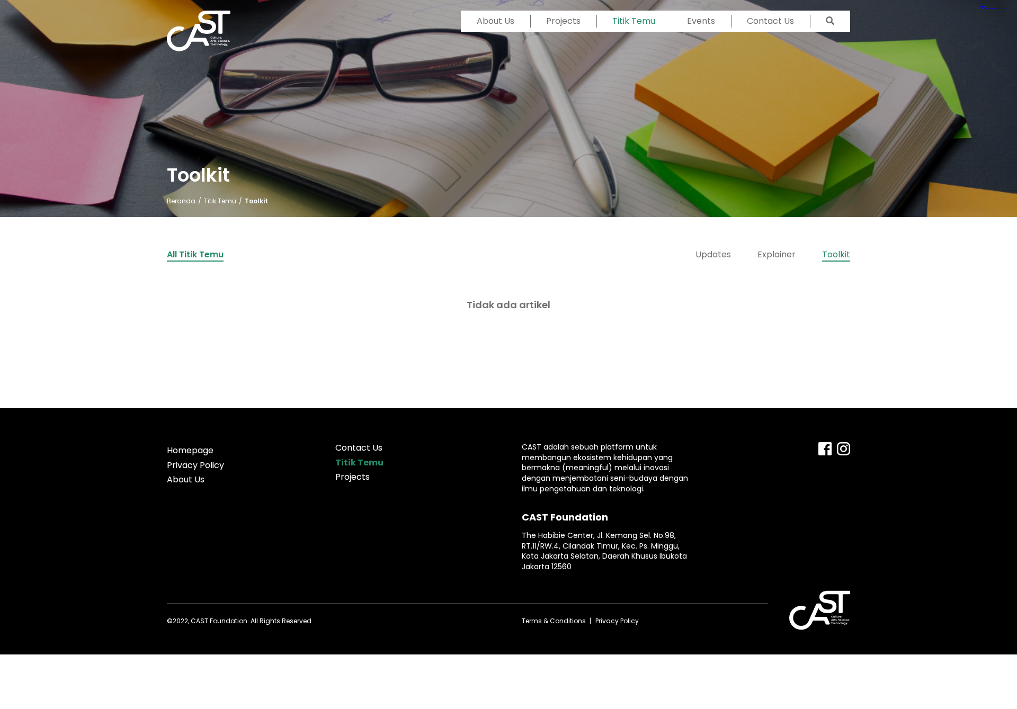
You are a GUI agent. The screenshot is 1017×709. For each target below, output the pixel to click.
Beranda (181, 200)
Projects (563, 21)
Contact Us (770, 21)
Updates (713, 254)
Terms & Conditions (554, 620)
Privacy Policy (195, 465)
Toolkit (836, 254)
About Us (495, 21)
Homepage (190, 450)
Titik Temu (633, 21)
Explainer (776, 254)
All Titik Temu (195, 254)
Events (701, 21)
